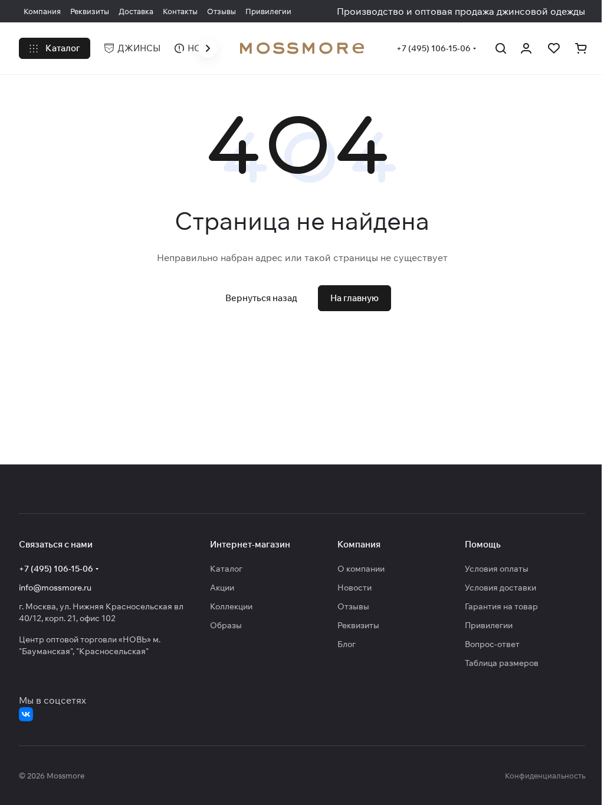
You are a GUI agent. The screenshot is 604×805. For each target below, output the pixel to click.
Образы (226, 625)
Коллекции (231, 606)
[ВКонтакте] (26, 714)
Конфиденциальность (545, 775)
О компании (361, 568)
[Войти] (526, 48)
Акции (222, 587)
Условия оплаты (496, 568)
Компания (358, 544)
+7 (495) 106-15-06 (433, 48)
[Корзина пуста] (581, 48)
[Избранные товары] (554, 48)
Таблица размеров (502, 663)
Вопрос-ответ (492, 644)
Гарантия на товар (501, 606)
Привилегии (489, 625)
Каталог (226, 568)
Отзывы (353, 606)
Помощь (483, 544)
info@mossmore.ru (55, 587)
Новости (354, 587)
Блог (346, 644)
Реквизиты (358, 625)
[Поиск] (501, 48)
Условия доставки (500, 587)
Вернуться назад (261, 297)
